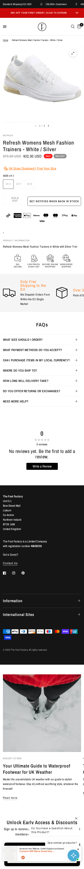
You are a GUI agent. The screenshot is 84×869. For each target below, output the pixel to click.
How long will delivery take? (25, 381)
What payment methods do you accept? (32, 350)
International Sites (18, 614)
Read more (10, 797)
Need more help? (16, 401)
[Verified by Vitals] (23, 857)
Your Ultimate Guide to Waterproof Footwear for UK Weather (36, 769)
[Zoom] (73, 53)
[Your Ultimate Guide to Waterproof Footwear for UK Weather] (42, 713)
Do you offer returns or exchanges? (31, 391)
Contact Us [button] (10, 563)
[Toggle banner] (77, 13)
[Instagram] (16, 573)
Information (12, 600)
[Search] (73, 26)
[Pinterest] (25, 573)
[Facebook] (7, 573)
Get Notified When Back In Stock (54, 201)
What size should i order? (23, 339)
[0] (78, 26)
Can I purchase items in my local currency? (36, 360)
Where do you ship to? (20, 370)
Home (5, 40)
